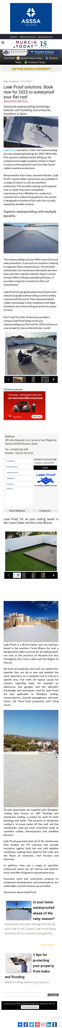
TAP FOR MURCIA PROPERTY (31, 48)
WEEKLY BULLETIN (45, 17)
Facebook (45, 490)
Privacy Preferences (29, 987)
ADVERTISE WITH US (28, 17)
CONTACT (14, 17)
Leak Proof (9, 129)
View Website (17, 490)
